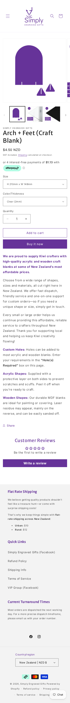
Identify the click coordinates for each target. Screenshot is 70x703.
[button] (8, 16)
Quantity (8, 211)
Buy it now (35, 244)
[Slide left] (4, 115)
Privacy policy (51, 688)
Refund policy (31, 688)
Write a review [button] (35, 463)
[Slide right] (65, 115)
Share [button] (11, 425)
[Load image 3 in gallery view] (52, 114)
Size (5, 176)
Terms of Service (19, 578)
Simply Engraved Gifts (33, 683)
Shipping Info (17, 569)
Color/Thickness (13, 193)
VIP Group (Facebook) (23, 587)
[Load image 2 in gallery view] (35, 114)
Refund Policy (17, 561)
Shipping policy (48, 694)
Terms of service (26, 694)
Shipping (22, 155)
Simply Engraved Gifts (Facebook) (31, 552)
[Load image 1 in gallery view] (17, 114)
